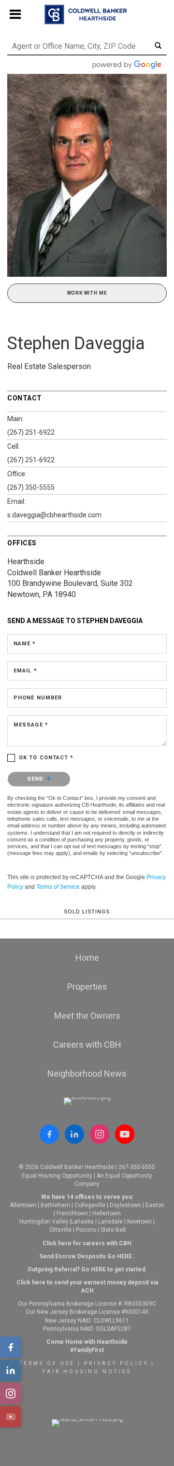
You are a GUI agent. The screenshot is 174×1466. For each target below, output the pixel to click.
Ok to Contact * (46, 757)
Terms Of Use (47, 1363)
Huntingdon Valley (43, 1221)
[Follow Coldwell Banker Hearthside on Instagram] (99, 1134)
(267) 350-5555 (31, 487)
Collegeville (89, 1205)
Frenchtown (72, 1213)
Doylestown (125, 1205)
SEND (36, 779)
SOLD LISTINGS (87, 911)
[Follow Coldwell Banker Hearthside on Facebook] (49, 1134)
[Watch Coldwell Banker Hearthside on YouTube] (124, 1134)
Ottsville (60, 1229)
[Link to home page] (87, 14)
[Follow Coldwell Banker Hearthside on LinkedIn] (74, 1134)
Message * (31, 725)
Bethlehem (55, 1205)
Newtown (139, 1221)
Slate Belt (113, 1229)
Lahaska (82, 1221)
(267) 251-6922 (31, 432)
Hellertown (106, 1213)
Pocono (86, 1229)
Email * (25, 671)
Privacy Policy (116, 1363)
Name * (25, 643)
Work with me (87, 293)
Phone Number (38, 698)
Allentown (23, 1205)
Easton (154, 1205)
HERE (124, 1256)
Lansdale (110, 1221)
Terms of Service (58, 886)
